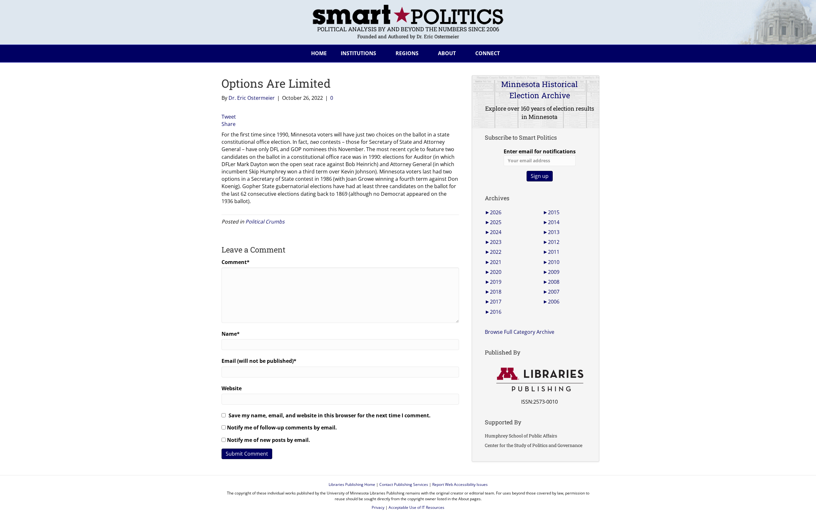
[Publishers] (539, 380)
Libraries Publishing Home (352, 484)
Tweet (229, 116)
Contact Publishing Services (403, 484)
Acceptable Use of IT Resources (416, 507)
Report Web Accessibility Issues (460, 484)
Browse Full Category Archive (519, 331)
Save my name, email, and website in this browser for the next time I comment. (330, 415)
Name (231, 333)
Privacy (378, 507)
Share (229, 124)
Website (232, 388)
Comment (236, 262)
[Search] (589, 52)
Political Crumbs (265, 221)
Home (319, 53)
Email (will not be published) (259, 360)
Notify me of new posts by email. (268, 439)
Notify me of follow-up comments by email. (282, 427)
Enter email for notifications (540, 151)
